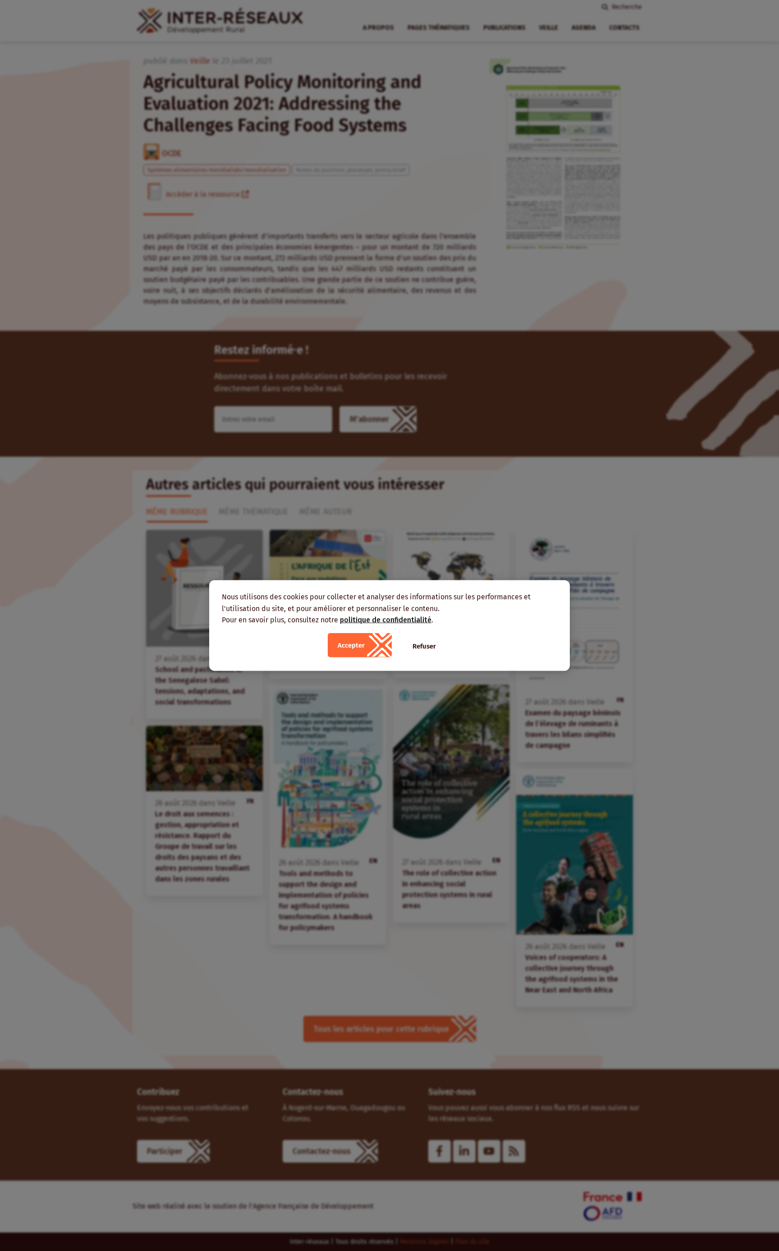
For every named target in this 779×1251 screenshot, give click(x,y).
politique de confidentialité (385, 620)
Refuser (424, 646)
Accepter (351, 645)
